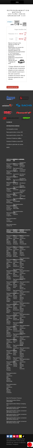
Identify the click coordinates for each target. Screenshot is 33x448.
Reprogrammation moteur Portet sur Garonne (11, 207)
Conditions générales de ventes (14, 144)
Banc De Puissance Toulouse (14, 398)
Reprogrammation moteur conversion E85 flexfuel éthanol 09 (18, 316)
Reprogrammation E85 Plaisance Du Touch (18, 182)
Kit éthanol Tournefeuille (23, 179)
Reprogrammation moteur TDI (14, 135)
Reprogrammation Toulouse (18, 164)
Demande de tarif (13, 87)
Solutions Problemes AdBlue (13, 138)
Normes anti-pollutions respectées (14, 55)
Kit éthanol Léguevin (22, 190)
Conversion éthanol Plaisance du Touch (23, 164)
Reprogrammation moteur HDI (14, 132)
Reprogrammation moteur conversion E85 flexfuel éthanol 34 (25, 285)
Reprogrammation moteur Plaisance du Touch (11, 166)
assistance (29, 444)
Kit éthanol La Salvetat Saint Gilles (22, 185)
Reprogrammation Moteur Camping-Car (16, 404)
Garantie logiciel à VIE (14, 50)
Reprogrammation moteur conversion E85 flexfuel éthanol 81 (18, 273)
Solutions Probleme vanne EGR (14, 141)
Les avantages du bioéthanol (22, 196)
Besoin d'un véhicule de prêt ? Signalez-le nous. (12, 61)
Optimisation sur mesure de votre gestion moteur (15, 48)
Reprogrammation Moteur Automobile (13, 400)
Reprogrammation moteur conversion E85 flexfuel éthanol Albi (16, 422)
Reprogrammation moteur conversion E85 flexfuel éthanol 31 (18, 263)
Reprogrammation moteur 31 (11, 225)
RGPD (8, 147)
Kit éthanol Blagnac (22, 174)
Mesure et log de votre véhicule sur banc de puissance (14, 44)
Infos (17, 22)
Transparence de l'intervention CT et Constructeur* (16, 52)
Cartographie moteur (12, 129)
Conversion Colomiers (23, 170)
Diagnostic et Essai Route (15, 57)
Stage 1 (9, 22)
